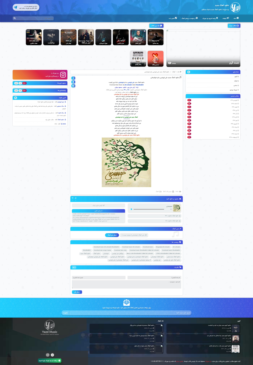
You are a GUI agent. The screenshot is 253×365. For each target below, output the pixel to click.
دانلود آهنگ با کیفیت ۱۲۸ (171, 221)
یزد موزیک (208, 361)
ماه (20, 83)
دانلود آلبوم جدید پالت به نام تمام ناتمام (220, 346)
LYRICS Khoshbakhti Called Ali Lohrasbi (168, 254)
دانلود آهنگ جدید (222, 5)
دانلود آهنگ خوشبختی (157, 257)
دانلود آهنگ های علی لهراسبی (172, 260)
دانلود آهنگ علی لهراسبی (117, 257)
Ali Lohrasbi (128, 85)
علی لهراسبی (131, 82)
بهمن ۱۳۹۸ (234, 107)
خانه (235, 18)
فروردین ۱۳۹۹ (233, 100)
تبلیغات (224, 18)
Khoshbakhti (139, 85)
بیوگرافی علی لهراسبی (117, 254)
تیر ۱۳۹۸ (235, 131)
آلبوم (236, 77)
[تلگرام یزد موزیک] (52, 355)
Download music (148, 247)
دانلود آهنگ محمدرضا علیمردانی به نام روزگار (142, 325)
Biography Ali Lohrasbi (162, 247)
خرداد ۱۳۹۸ (234, 134)
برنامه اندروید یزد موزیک (209, 18)
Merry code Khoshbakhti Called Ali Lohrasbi (140, 254)
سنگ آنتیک (61, 113)
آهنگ (235, 81)
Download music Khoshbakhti (171, 250)
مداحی (235, 85)
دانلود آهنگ (133, 92)
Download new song (120, 250)
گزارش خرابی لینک (97, 205)
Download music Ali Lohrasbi (131, 247)
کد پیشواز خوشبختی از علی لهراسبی (141, 260)
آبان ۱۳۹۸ (234, 117)
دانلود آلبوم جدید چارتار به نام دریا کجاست (219, 325)
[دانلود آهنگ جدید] (235, 7)
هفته (24, 83)
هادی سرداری (179, 361)
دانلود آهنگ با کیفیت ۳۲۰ (171, 216)
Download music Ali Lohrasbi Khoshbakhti (106, 247)
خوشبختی (106, 254)
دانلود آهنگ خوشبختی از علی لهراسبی (137, 257)
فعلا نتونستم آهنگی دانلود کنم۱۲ (45, 102)
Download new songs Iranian (102, 250)
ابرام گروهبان (61, 102)
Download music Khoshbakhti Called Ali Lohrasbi (144, 250)
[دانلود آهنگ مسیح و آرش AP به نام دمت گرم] (177, 48)
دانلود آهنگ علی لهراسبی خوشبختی (97, 257)
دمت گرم (209, 63)
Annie (64, 124)
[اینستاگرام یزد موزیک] (48, 355)
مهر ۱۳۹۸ (235, 120)
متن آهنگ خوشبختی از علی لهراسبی (118, 260)
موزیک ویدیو (233, 90)
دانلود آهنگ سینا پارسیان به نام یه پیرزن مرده (141, 336)
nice (56, 124)
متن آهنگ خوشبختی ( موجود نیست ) (133, 235)
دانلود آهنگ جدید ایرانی (173, 257)
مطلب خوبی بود (49, 120)
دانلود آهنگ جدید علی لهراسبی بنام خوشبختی (165, 77)
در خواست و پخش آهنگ (188, 18)
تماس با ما (172, 18)
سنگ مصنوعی (60, 106)
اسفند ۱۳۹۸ (234, 104)
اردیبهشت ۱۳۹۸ (233, 137)
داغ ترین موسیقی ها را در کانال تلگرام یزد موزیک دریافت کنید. (28, 7)
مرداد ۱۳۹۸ (234, 127)
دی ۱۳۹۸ (235, 110)
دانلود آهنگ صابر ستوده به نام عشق (144, 346)
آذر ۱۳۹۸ (235, 114)
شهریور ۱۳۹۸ (234, 124)
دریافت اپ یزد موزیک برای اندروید (48, 360)
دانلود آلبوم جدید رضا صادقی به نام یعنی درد (219, 336)
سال (16, 83)
